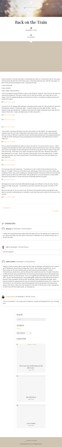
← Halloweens (6, 208)
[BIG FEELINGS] (31, 384)
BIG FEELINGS (31, 397)
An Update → (56, 211)
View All (19, 328)
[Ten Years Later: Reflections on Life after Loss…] (31, 353)
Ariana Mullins (10, 297)
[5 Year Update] (31, 412)
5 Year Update (31, 423)
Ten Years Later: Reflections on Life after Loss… (31, 367)
